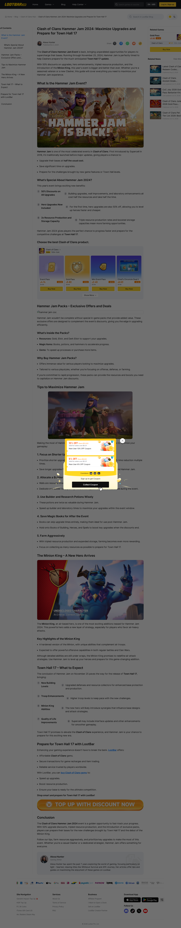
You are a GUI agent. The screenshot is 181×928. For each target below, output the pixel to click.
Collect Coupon (90, 484)
